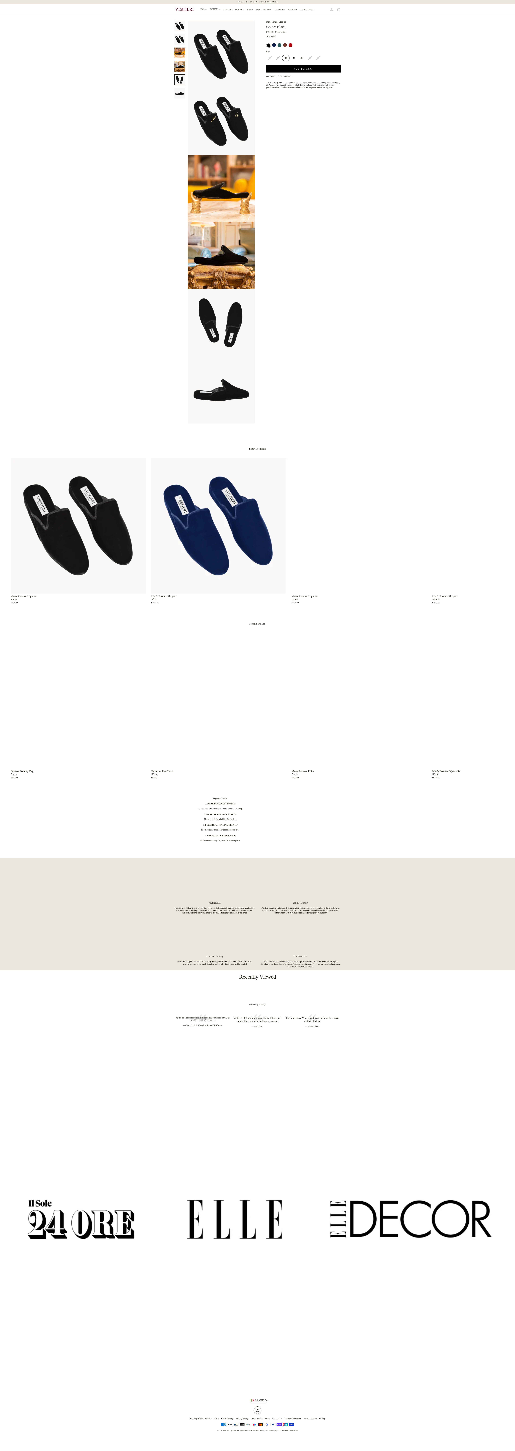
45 (302, 58)
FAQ (216, 1418)
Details (287, 76)
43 (286, 58)
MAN (202, 9)
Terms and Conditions (260, 1418)
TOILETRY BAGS (263, 9)
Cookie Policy (227, 1418)
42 (278, 58)
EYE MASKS (279, 9)
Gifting (322, 1418)
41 (270, 58)
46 (310, 58)
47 (318, 58)
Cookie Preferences (293, 1418)
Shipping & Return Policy (201, 1418)
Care (280, 76)
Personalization (310, 1418)
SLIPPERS (227, 9)
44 (294, 58)
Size (268, 51)
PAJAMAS (239, 9)
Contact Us (277, 1418)
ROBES (250, 9)
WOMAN (214, 9)
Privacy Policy (242, 1418)
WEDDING (292, 9)
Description (271, 76)
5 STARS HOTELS (307, 9)
